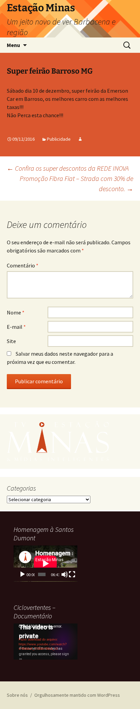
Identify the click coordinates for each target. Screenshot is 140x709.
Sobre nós (17, 695)
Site (11, 341)
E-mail (16, 326)
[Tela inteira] (72, 574)
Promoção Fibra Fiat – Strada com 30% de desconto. (76, 183)
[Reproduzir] (22, 574)
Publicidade (59, 139)
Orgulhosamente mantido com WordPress (77, 695)
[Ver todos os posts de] (80, 139)
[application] (45, 563)
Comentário (22, 265)
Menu (13, 45)
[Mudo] (64, 574)
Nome (15, 312)
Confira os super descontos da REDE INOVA (68, 168)
